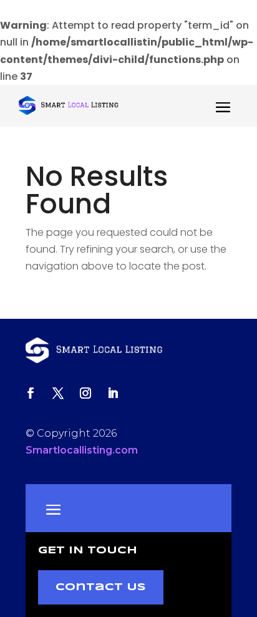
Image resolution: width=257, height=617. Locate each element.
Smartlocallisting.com (82, 450)
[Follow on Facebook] (30, 393)
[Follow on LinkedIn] (113, 393)
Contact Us (101, 587)
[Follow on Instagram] (85, 393)
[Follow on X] (58, 393)
